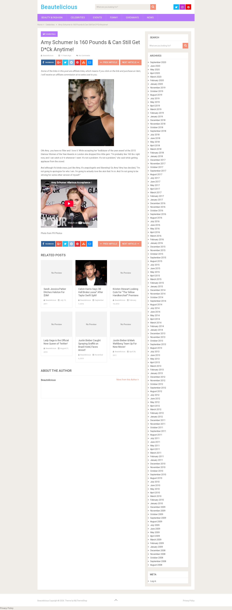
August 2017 (156, 174)
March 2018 (155, 149)
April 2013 (155, 362)
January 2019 (156, 116)
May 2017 (155, 185)
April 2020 (155, 73)
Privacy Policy (189, 601)
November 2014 (157, 293)
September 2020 (158, 62)
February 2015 (157, 283)
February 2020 (157, 80)
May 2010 (155, 489)
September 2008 (158, 561)
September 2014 (158, 301)
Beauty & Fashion (52, 17)
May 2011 (155, 445)
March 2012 (155, 409)
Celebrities (78, 17)
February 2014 (157, 326)
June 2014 (155, 312)
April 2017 (155, 189)
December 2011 (157, 420)
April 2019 (155, 105)
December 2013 (157, 333)
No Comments (84, 56)
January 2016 (156, 243)
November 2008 (157, 554)
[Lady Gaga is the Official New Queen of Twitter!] (56, 324)
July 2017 (155, 178)
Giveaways (132, 17)
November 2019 (157, 87)
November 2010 (157, 467)
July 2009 (155, 525)
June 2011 (155, 442)
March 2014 (155, 322)
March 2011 (155, 453)
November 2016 (157, 207)
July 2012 (155, 395)
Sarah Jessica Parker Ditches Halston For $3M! (55, 292)
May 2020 (155, 69)
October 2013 (156, 340)
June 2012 (155, 398)
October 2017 (156, 167)
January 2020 (156, 84)
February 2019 (157, 113)
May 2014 (155, 315)
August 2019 (156, 95)
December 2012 (157, 377)
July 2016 (155, 221)
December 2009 (157, 507)
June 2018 (155, 138)
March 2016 (155, 236)
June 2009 (155, 529)
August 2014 (156, 304)
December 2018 (157, 120)
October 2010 (156, 471)
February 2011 (157, 456)
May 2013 (155, 359)
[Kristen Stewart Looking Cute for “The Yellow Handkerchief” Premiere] (126, 272)
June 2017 (155, 181)
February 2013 (157, 369)
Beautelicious (59, 7)
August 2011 (156, 434)
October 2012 (156, 384)
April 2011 (155, 449)
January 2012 (156, 416)
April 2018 (155, 145)
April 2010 (155, 492)
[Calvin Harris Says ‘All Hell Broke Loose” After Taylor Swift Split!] (91, 272)
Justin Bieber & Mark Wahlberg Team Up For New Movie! (125, 343)
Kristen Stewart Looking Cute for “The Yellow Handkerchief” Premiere (125, 292)
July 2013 (155, 351)
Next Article (129, 62)
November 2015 (157, 250)
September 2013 (158, 344)
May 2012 (155, 402)
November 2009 (157, 510)
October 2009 (156, 514)
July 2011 (155, 438)
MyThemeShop (80, 601)
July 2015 (155, 265)
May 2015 (155, 272)
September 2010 (158, 474)
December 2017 (157, 160)
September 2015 (158, 257)
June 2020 (155, 66)
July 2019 (155, 98)
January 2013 (156, 373)
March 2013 (155, 366)
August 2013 (156, 348)
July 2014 (155, 308)
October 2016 (156, 210)
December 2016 (157, 203)
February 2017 (157, 196)
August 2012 (156, 391)
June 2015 (155, 268)
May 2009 (155, 532)
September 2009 (158, 518)
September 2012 (158, 387)
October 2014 (156, 297)
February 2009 (157, 543)
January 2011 (156, 460)
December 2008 (157, 550)
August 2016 (156, 218)
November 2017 (157, 163)
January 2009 (156, 547)
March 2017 (155, 192)
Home (40, 25)
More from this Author (126, 379)
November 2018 (157, 124)
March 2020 (155, 77)
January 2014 (156, 330)
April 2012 (155, 406)
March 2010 (155, 496)
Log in (153, 581)
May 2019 (155, 102)
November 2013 (157, 337)
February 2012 (157, 413)
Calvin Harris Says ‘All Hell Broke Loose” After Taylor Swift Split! (90, 292)
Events (97, 17)
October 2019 (156, 91)
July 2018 (155, 134)
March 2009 (155, 539)
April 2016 (155, 232)
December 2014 (157, 290)
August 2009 (156, 521)
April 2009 (155, 536)
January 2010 (156, 503)
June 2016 (155, 225)
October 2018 (156, 127)
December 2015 (157, 246)
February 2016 (157, 239)
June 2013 (155, 355)
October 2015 (156, 254)
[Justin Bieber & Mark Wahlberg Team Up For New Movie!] (126, 324)
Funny (114, 17)
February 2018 (157, 152)
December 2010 (157, 463)
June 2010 (155, 485)
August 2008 (156, 565)
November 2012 (157, 380)
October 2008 (156, 557)
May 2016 (155, 228)
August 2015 (156, 261)
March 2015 (155, 279)
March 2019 (155, 109)
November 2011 (157, 424)
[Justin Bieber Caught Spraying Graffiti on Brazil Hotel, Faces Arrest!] (91, 324)
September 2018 (158, 131)
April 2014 (155, 319)
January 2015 (156, 286)
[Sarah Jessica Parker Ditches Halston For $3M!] (56, 272)
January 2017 (156, 199)
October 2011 (156, 427)
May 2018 (155, 142)
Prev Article (110, 62)
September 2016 (158, 214)
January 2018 (156, 156)
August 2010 (156, 478)
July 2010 (155, 482)
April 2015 (155, 275)
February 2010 (157, 500)
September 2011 (158, 431)
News (150, 17)
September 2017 (158, 171)
